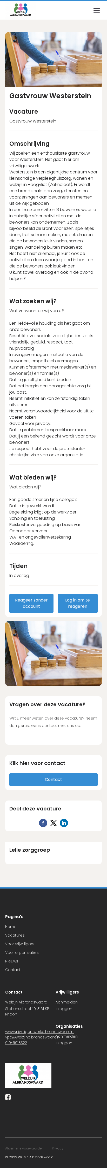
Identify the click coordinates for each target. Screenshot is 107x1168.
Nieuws (11, 961)
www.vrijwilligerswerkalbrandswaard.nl (39, 1031)
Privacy (57, 1148)
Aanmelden (67, 1002)
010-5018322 (16, 1042)
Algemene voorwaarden (24, 1148)
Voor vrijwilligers (19, 944)
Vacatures (15, 935)
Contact (13, 969)
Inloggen (64, 1008)
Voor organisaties (22, 952)
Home (11, 926)
